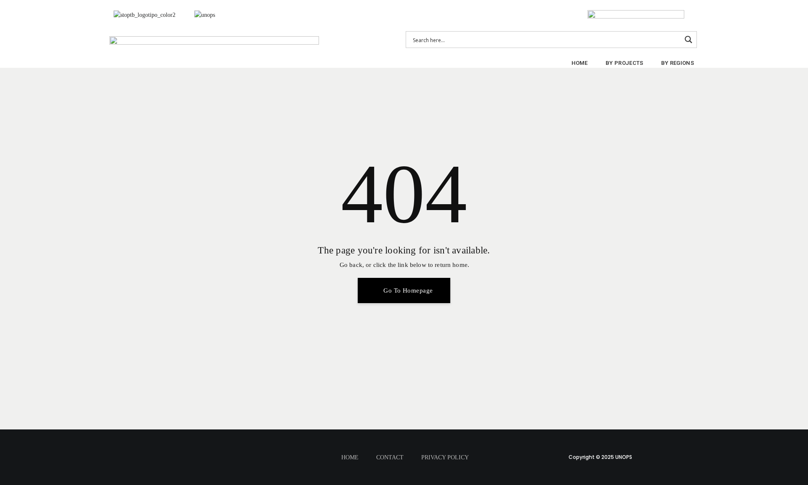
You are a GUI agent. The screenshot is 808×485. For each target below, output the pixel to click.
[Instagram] (240, 444)
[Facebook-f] (186, 444)
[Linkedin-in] (213, 467)
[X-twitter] (213, 444)
